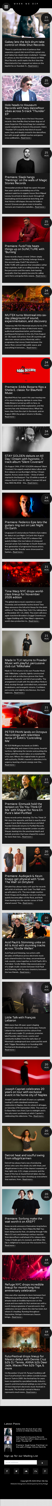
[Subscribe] (42, 1463)
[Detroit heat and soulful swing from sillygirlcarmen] (26, 1138)
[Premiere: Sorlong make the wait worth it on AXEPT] (26, 1201)
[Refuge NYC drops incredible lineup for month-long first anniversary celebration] (26, 1267)
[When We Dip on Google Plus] (45, 1471)
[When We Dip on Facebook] (7, 1471)
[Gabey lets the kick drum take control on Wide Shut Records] (26, 25)
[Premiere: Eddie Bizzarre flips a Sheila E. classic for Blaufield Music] (26, 370)
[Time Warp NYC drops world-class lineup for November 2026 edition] (26, 574)
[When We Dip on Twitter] (16, 1471)
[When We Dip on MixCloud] (35, 1471)
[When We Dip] (26, 8)
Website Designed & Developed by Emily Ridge (29, 1484)
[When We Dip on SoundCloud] (26, 1471)
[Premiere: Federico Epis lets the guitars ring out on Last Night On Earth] (26, 505)
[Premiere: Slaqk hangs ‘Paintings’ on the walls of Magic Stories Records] (26, 160)
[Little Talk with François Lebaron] (26, 997)
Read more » (33, 66)
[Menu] (6, 7)
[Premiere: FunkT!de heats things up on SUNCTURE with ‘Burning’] (26, 229)
